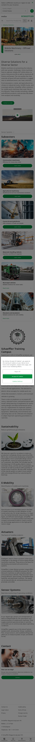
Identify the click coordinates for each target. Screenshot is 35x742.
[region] (17, 371)
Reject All (17, 371)
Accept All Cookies (17, 376)
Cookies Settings (17, 381)
